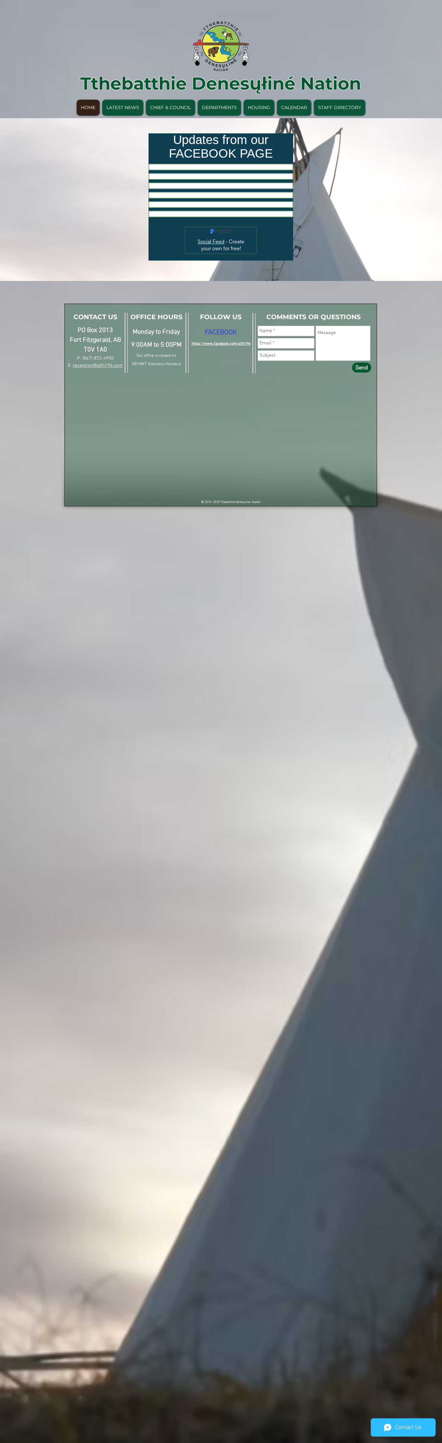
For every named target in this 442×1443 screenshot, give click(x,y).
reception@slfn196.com (98, 365)
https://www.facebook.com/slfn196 (221, 343)
